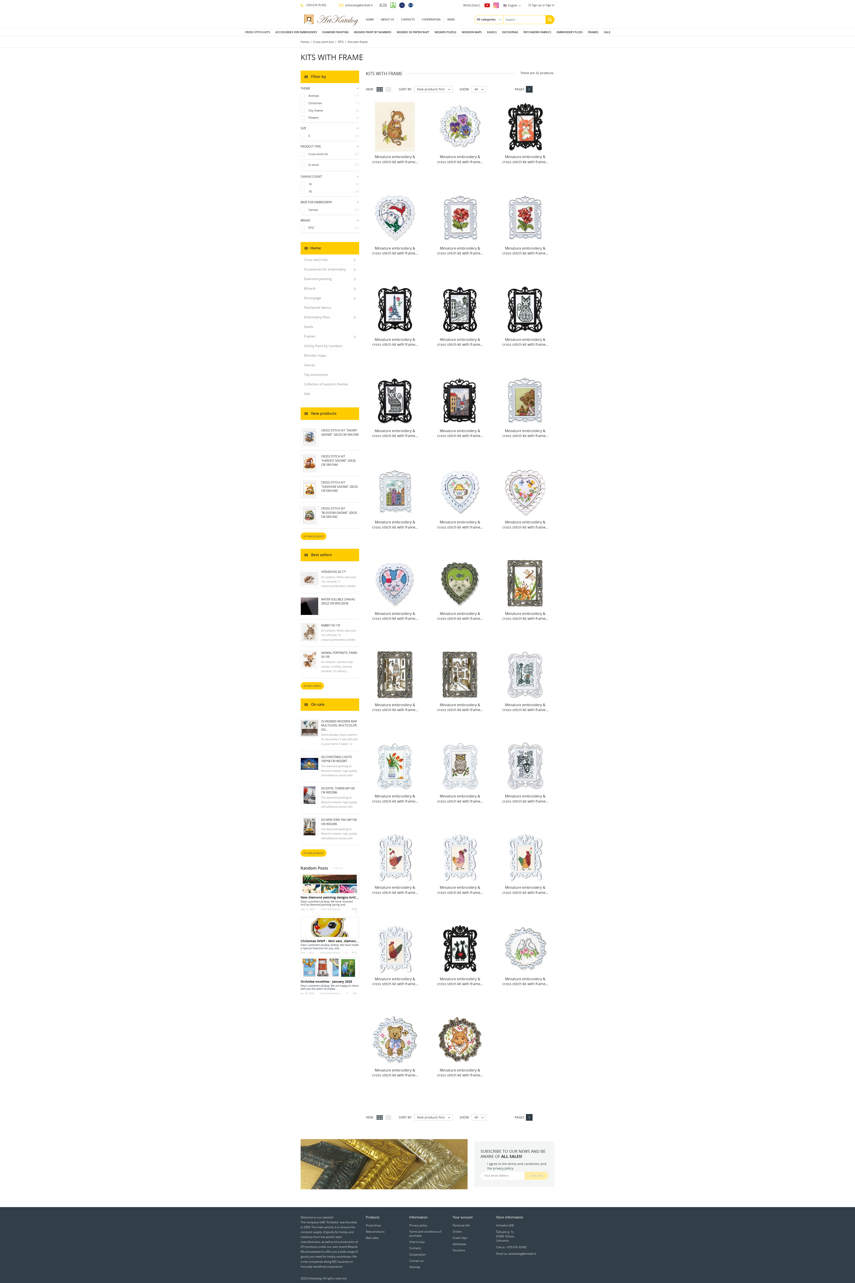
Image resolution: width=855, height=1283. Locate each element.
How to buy (417, 1242)
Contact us (416, 1261)
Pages (519, 89)
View (369, 89)
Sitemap (414, 1267)
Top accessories (316, 374)
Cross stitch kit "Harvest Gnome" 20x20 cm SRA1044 (338, 460)
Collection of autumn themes (326, 384)
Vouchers (459, 1250)
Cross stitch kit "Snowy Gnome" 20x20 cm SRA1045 (340, 432)
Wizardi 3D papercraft (413, 32)
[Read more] (349, 905)
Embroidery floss (570, 32)
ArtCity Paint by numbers (323, 346)
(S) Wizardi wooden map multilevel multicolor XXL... (339, 725)
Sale (607, 32)
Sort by (405, 89)
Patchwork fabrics (537, 32)
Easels (492, 32)
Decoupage (510, 32)
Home (370, 19)
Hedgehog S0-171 (333, 572)
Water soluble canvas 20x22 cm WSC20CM (338, 601)
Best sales (372, 1238)
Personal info (461, 1225)
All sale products (313, 853)
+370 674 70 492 (315, 5)
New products (375, 1232)
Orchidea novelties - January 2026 (326, 981)
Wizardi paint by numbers (372, 32)
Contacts (408, 19)
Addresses (459, 1244)
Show (464, 89)
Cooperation (431, 19)
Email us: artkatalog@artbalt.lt (516, 1254)
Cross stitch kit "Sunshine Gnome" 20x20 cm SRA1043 (339, 486)
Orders (457, 1232)
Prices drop (373, 1225)
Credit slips (460, 1238)
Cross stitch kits (257, 32)
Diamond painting (335, 32)
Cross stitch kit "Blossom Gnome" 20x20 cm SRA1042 (339, 512)
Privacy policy (418, 1225)
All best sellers (312, 686)
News (451, 19)
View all (338, 868)
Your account (463, 1217)
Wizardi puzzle (445, 32)
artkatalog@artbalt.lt (358, 5)
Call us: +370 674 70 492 (511, 1247)
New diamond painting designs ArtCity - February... (340, 897)
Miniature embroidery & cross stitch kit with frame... (395, 159)
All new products (313, 536)
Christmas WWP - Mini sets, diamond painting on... (340, 941)
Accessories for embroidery (296, 32)
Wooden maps (472, 32)
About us (387, 19)
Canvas (309, 365)
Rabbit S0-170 (330, 625)
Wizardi (310, 288)
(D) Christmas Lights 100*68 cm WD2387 (336, 759)
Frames (593, 32)
